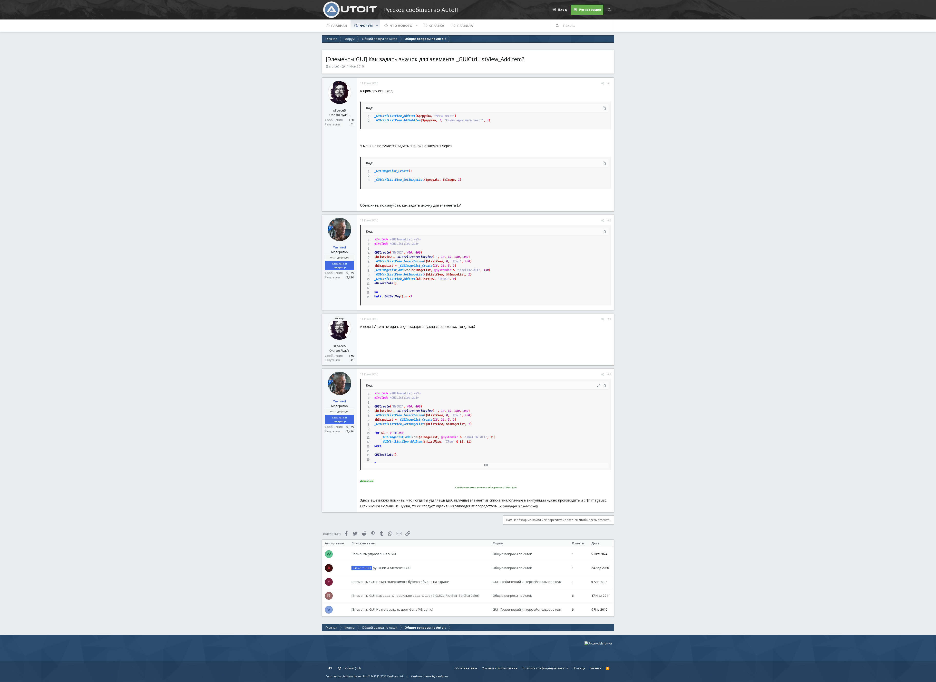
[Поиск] (609, 10)
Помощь (579, 668)
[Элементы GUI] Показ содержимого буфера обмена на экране (400, 581)
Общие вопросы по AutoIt (512, 554)
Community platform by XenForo (364, 676)
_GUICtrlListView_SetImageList (399, 179)
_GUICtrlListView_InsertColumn (399, 261)
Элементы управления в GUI (373, 554)
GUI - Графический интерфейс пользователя (527, 581)
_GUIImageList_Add (388, 270)
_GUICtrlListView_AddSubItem (397, 120)
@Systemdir (442, 270)
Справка (436, 25)
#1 (609, 83)
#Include (381, 239)
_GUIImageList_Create (391, 171)
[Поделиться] (603, 83)
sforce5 (334, 66)
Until (378, 296)
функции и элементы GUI (382, 568)
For (377, 433)
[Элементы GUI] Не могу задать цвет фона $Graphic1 (392, 609)
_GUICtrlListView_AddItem (394, 116)
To (395, 433)
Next (377, 446)
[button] (377, 25)
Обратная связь (466, 668)
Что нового (401, 25)
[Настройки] (330, 668)
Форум (366, 25)
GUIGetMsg (392, 296)
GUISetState (383, 283)
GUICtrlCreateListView (414, 257)
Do (376, 292)
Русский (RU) (351, 668)
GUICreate (382, 252)
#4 (609, 374)
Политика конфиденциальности (545, 668)
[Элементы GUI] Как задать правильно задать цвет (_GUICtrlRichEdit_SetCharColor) (415, 595)
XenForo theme (421, 676)
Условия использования (499, 668)
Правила (465, 25)
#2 (609, 220)
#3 (609, 319)
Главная (339, 25)
